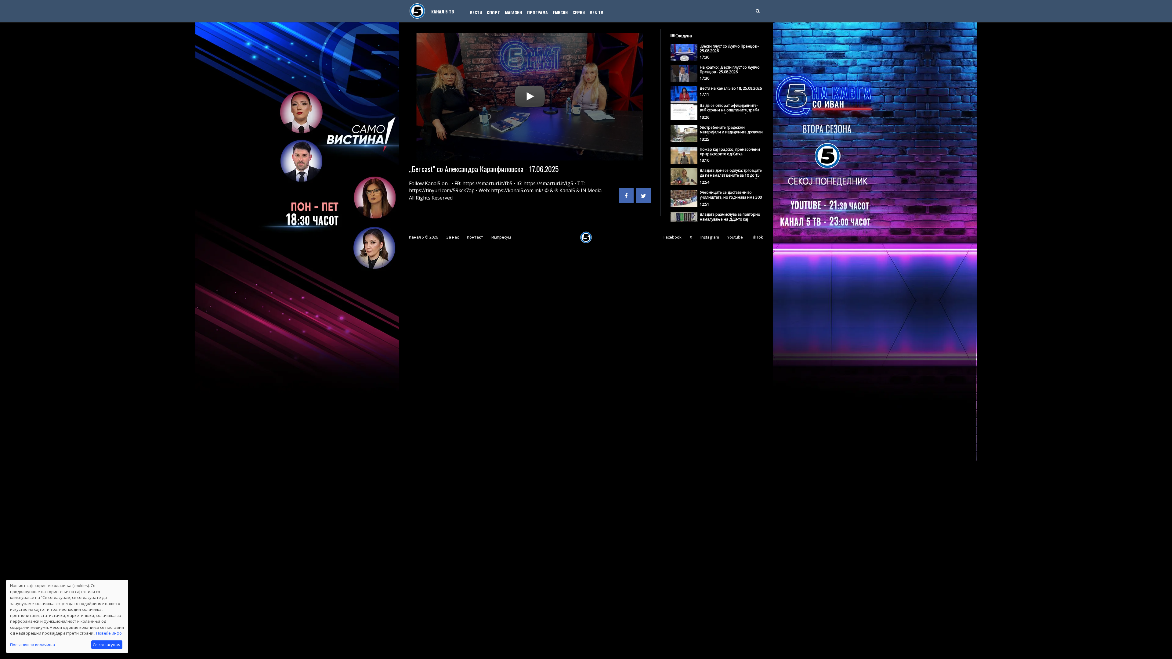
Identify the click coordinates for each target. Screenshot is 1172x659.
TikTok (757, 237)
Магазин (513, 12)
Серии (579, 12)
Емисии (560, 12)
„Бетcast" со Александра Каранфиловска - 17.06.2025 (484, 168)
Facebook (673, 237)
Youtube (735, 237)
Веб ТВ (596, 12)
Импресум (501, 237)
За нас (452, 237)
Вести (476, 12)
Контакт (475, 237)
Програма (537, 12)
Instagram (709, 237)
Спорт (493, 12)
